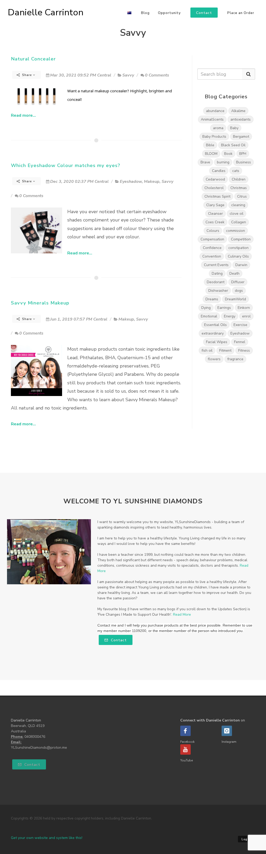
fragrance (235, 359)
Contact (118, 640)
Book (228, 153)
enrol (246, 316)
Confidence (212, 247)
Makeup (151, 181)
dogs (239, 290)
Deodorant (215, 282)
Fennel (239, 341)
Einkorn (244, 307)
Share (27, 75)
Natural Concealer (33, 58)
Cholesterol (214, 187)
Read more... (23, 115)
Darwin (241, 264)
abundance (215, 110)
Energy (229, 316)
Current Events (216, 264)
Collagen (238, 222)
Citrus (242, 196)
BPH (242, 153)
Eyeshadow (131, 181)
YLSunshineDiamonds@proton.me (39, 747)
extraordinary (213, 333)
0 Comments (157, 75)
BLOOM (211, 153)
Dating (217, 273)
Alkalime (238, 110)
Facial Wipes (216, 341)
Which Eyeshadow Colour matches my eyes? (65, 165)
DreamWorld (235, 299)
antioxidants (240, 119)
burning (223, 162)
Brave (205, 162)
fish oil (207, 350)
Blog (145, 13)
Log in (246, 839)
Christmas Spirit (217, 196)
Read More (182, 614)
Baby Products (214, 136)
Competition (241, 239)
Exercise (240, 324)
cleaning (238, 205)
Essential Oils (215, 324)
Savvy (128, 75)
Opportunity (169, 13)
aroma (218, 128)
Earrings (224, 307)
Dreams (211, 299)
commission (235, 230)
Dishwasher (218, 290)
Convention (211, 256)
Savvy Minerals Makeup (40, 303)
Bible (210, 145)
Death (234, 273)
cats (235, 170)
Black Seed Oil (233, 145)
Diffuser (237, 282)
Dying (206, 307)
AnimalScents (212, 119)
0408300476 (34, 736)
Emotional (209, 316)
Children (238, 179)
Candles (218, 170)
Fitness (244, 350)
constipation (238, 247)
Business (243, 162)
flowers (214, 359)
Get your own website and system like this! (46, 837)
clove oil (236, 213)
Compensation (212, 239)
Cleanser (215, 213)
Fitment (225, 350)
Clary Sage (215, 205)
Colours (213, 230)
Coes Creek (214, 222)
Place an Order (240, 13)
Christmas (238, 187)
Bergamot (241, 136)
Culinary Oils (238, 256)
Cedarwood (215, 179)
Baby (234, 128)
